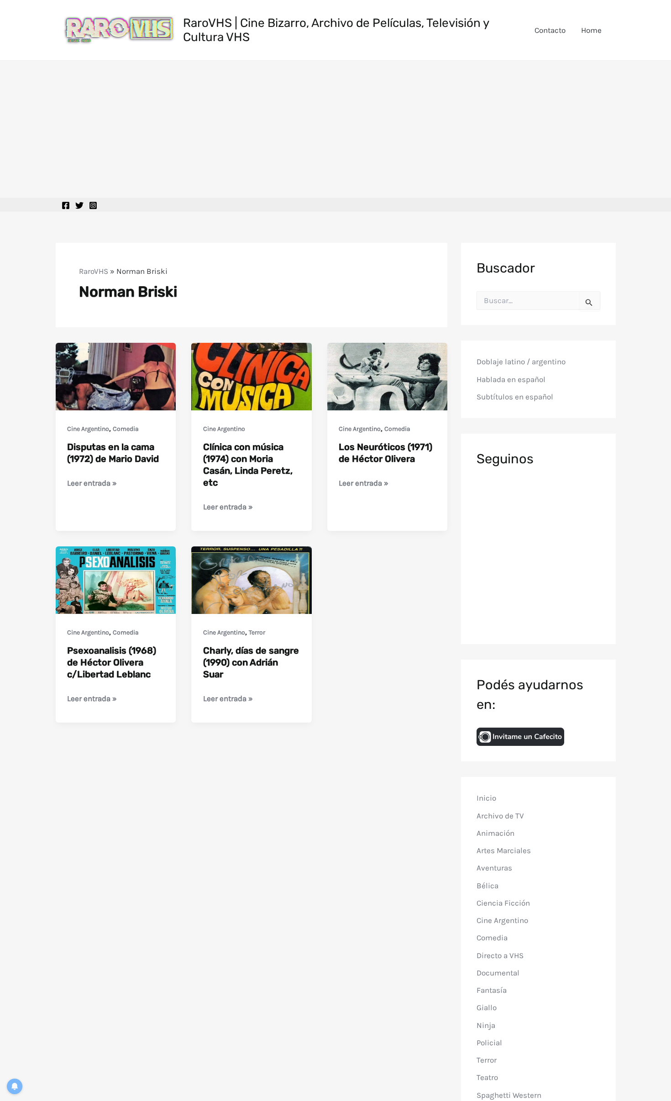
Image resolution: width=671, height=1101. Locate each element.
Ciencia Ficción (503, 902)
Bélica (487, 885)
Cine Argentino (88, 429)
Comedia (126, 429)
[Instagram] (93, 205)
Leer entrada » (92, 483)
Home (591, 30)
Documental (498, 972)
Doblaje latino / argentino (521, 361)
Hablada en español (511, 379)
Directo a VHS (500, 954)
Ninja (486, 1024)
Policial (489, 1042)
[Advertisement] (335, 129)
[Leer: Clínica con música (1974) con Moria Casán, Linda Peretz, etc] (251, 375)
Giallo (487, 1007)
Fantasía (492, 990)
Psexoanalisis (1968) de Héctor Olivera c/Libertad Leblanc (111, 662)
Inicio (486, 797)
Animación (495, 833)
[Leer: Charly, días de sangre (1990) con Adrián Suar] (251, 579)
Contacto (550, 30)
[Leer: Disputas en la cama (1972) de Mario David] (116, 375)
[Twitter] (79, 205)
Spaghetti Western (509, 1094)
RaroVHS (93, 271)
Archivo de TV (500, 815)
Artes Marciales (504, 850)
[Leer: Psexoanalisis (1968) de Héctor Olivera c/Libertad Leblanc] (116, 579)
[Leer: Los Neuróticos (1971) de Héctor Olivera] (387, 375)
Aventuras (494, 867)
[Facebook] (66, 205)
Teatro (487, 1077)
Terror (257, 632)
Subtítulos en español (515, 396)
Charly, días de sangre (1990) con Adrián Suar (251, 662)
